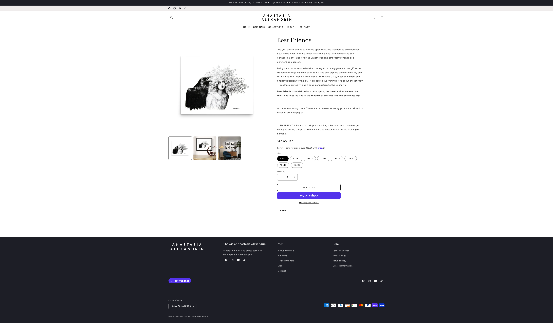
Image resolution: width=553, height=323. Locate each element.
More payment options (309, 202)
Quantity (281, 171)
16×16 (283, 165)
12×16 (323, 158)
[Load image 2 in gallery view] (204, 148)
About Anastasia (286, 251)
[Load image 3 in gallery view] (229, 148)
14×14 (337, 158)
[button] (171, 17)
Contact (282, 271)
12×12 (310, 158)
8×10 (283, 158)
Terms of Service (341, 251)
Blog (280, 266)
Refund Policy (339, 261)
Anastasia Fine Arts (183, 316)
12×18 (350, 158)
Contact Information (343, 266)
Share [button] (283, 210)
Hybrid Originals (286, 261)
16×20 (297, 165)
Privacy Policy (339, 256)
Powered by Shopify (200, 316)
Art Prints (282, 256)
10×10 (296, 158)
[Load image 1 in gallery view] (180, 148)
